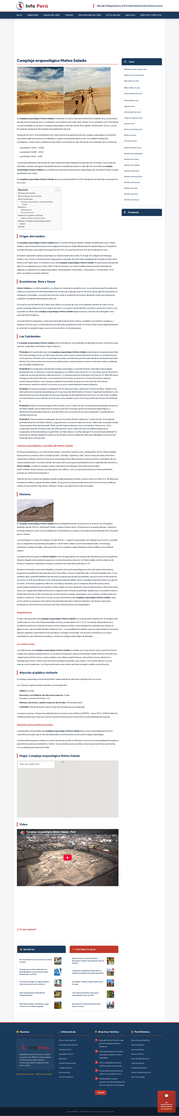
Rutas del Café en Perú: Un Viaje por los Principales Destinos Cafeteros (111, 1043)
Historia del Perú (137, 1045)
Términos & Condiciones (25, 1074)
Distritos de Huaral (131, 171)
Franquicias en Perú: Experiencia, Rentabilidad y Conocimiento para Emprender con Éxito (33, 971)
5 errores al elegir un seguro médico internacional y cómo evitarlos (34, 983)
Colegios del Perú (65, 1068)
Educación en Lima (131, 81)
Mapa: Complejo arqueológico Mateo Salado (35, 222)
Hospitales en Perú (66, 1054)
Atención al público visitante (31, 215)
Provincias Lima (130, 141)
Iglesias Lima (129, 106)
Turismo (69, 15)
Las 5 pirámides (26, 199)
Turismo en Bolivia (66, 1077)
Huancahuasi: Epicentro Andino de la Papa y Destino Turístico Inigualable (111, 1054)
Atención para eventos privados (33, 218)
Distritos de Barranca (132, 148)
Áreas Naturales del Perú (68, 1045)
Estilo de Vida (113, 15)
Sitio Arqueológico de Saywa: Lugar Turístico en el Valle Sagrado (34, 1005)
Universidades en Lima (133, 93)
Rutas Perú (63, 1059)
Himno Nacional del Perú (140, 1040)
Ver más (101, 1092)
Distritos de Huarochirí (133, 176)
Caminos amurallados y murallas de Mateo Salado (37, 203)
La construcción (28, 212)
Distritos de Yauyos (131, 200)
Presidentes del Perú (139, 1068)
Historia (23, 207)
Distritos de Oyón (131, 194)
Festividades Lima (131, 100)
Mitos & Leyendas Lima (133, 129)
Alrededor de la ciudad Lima (135, 69)
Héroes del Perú (137, 1054)
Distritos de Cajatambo (133, 153)
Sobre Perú (32, 15)
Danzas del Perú (51, 15)
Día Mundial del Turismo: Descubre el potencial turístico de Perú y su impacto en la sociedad (112, 1082)
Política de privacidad (44, 1074)
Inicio (19, 15)
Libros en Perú (64, 1072)
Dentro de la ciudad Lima (134, 75)
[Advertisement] (89, 39)
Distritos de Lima (130, 188)
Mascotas (130, 15)
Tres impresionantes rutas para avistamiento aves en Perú (85, 994)
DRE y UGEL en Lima (132, 88)
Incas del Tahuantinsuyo (140, 1059)
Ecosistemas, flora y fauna (31, 196)
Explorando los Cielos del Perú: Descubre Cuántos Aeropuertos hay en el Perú (88, 960)
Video (22, 227)
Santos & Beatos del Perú (141, 1072)
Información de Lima (132, 112)
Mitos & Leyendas (138, 1077)
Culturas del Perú (137, 1063)
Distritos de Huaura (132, 182)
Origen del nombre (27, 193)
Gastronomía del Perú (89, 15)
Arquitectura (27, 210)
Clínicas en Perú (65, 1049)
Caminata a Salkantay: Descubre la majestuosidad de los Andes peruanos (88, 972)
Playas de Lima (130, 135)
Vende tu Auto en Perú (67, 1063)
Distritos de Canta (131, 159)
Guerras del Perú (137, 1049)
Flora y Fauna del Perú (67, 1040)
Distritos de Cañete (131, 165)
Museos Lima (129, 123)
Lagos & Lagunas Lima (133, 118)
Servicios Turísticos (151, 15)
